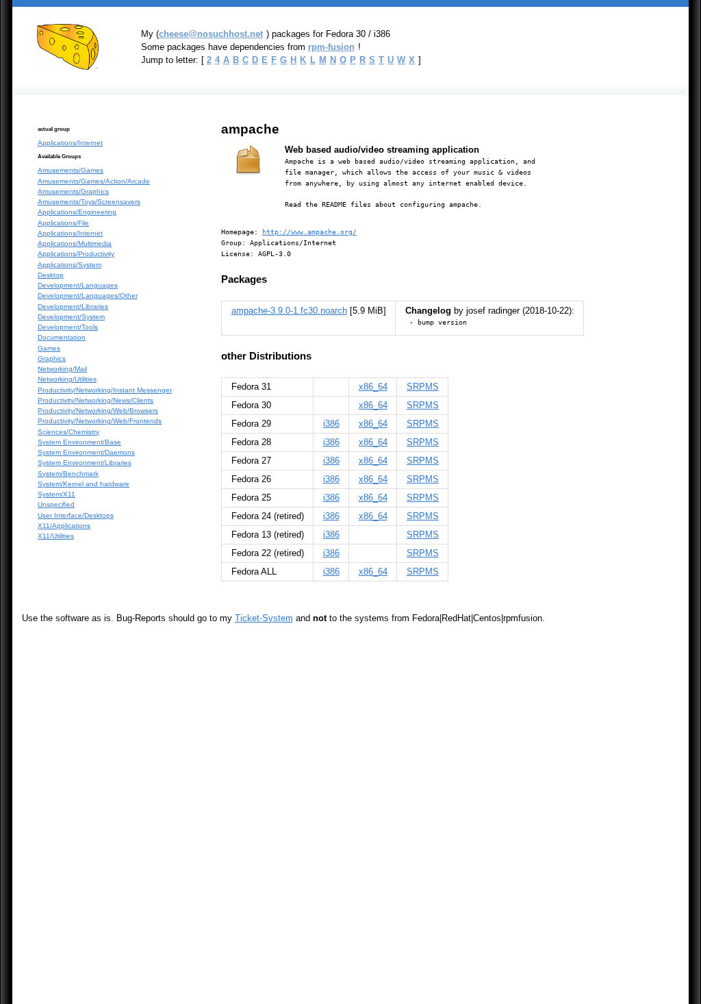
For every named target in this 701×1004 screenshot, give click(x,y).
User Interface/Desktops (76, 515)
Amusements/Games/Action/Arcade (94, 181)
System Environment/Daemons (86, 452)
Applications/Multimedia (75, 243)
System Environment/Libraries (84, 462)
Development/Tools (68, 327)
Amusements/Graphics (73, 191)
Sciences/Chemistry (68, 432)
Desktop (51, 275)
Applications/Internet (70, 143)
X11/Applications (64, 525)
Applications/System (69, 264)
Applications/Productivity (76, 254)
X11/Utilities (56, 536)
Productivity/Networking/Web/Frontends (100, 421)
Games (49, 348)
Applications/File (63, 223)
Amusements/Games (70, 170)
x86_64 (373, 386)
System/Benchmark (68, 473)
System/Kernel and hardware (83, 484)
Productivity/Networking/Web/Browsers (98, 410)
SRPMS (423, 386)
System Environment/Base (79, 442)
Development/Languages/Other (88, 295)
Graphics (52, 358)
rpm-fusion (331, 47)
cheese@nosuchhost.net (211, 34)
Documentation (62, 337)
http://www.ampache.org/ (309, 231)
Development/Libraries (73, 306)
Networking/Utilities (67, 379)
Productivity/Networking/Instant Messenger (105, 390)
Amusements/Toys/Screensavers (89, 201)
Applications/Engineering (77, 212)
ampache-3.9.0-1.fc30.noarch (289, 310)
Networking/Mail (62, 369)
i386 (331, 423)
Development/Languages (78, 285)
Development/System (71, 317)
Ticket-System (264, 618)
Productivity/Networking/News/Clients (95, 400)
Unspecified (56, 504)
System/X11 (56, 494)
